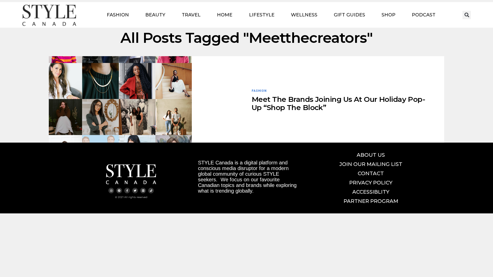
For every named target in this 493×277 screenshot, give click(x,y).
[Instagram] (111, 190)
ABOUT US (371, 155)
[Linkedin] (143, 190)
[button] (466, 15)
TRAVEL (191, 15)
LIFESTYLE (261, 15)
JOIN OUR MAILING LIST (370, 164)
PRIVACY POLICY (370, 183)
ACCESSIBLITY (370, 192)
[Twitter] (135, 190)
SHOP (388, 15)
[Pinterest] (119, 190)
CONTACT (371, 173)
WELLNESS (304, 15)
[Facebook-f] (127, 190)
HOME (224, 15)
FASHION (118, 15)
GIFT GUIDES (349, 15)
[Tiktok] (151, 190)
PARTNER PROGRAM (371, 201)
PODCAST (423, 15)
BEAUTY (155, 15)
